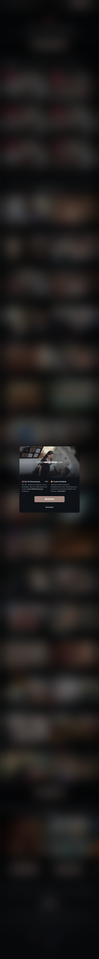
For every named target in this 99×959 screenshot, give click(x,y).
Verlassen (49, 507)
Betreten (49, 499)
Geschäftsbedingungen (35, 489)
